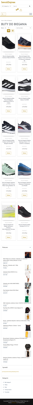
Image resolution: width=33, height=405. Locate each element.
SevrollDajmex (8, 2)
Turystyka (7, 392)
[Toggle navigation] (30, 14)
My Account (3, 14)
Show (2, 28)
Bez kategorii (8, 382)
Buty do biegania (8, 54)
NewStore (14, 402)
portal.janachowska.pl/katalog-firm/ (10, 371)
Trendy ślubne (8, 389)
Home (2, 20)
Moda (6, 384)
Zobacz (8, 69)
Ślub (6, 387)
